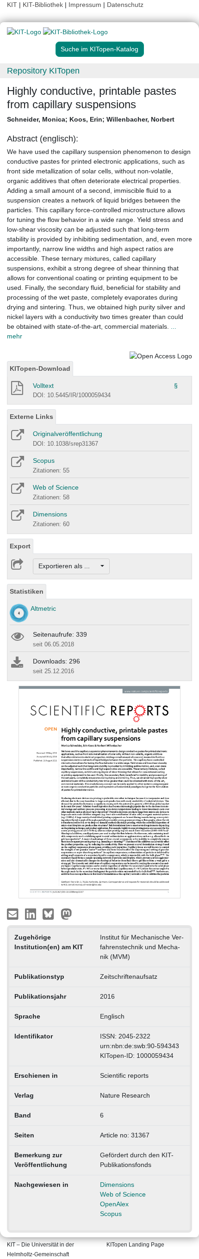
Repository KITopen (43, 70)
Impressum (84, 4)
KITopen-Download (40, 368)
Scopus (44, 460)
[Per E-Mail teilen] (13, 913)
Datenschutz (125, 4)
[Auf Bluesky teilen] (51, 913)
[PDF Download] (16, 390)
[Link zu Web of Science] (17, 491)
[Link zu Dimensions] (17, 518)
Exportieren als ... (68, 566)
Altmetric (43, 608)
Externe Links (31, 416)
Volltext (43, 385)
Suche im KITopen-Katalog (99, 49)
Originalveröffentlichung (67, 433)
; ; (90, 119)
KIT (12, 4)
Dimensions (50, 514)
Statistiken (27, 591)
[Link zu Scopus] (17, 464)
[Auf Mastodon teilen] (66, 913)
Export (20, 546)
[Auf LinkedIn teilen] (31, 913)
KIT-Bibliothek (44, 4)
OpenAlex (114, 1204)
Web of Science (56, 487)
